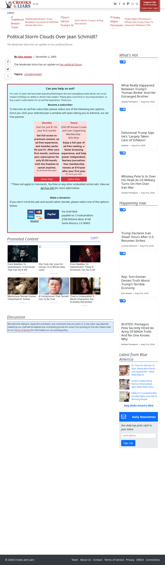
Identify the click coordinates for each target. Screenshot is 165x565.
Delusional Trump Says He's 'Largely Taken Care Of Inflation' (137, 136)
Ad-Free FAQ (47, 188)
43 (122, 301)
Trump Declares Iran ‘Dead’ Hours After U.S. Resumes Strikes (137, 237)
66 (122, 109)
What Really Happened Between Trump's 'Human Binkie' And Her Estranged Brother (138, 90)
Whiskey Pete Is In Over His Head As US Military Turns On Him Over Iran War (138, 181)
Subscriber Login (150, 8)
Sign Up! (128, 443)
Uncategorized (33, 74)
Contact (97, 560)
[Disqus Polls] (60, 368)
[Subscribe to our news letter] (132, 4)
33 (122, 253)
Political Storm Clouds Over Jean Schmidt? (52, 36)
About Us (85, 560)
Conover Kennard (129, 245)
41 (122, 62)
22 (122, 209)
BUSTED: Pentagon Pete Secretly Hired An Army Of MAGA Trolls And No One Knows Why (137, 331)
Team (75, 560)
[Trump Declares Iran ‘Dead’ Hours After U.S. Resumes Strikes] (138, 218)
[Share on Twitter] (8, 69)
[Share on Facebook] (8, 61)
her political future (71, 64)
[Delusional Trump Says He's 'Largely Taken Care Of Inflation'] (138, 118)
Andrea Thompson (129, 101)
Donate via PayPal (51, 214)
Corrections (153, 560)
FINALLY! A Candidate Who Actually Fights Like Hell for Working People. (144, 396)
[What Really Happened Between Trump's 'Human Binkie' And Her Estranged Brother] (138, 71)
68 (122, 153)
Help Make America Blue (138, 405)
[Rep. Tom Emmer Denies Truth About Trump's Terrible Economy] (138, 262)
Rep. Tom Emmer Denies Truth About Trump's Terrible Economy (135, 282)
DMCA (140, 560)
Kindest (34, 221)
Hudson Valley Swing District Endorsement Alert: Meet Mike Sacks (142, 383)
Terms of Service (22, 330)
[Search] (137, 4)
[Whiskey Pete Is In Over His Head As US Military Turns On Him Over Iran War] (138, 162)
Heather (124, 145)
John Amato (25, 56)
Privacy (130, 560)
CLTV (35, 4)
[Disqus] (60, 436)
